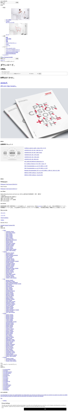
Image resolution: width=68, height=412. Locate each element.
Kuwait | (9, 292)
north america (7, 373)
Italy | (9, 334)
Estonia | (9, 325)
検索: (2, 2)
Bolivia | (9, 254)
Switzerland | (10, 351)
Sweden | (9, 350)
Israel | (9, 287)
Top (1, 398)
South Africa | (10, 243)
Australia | (10, 358)
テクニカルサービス (10, 48)
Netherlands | (10, 339)
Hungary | (9, 331)
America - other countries (11, 277)
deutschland (6, 369)
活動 (7, 41)
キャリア (3, 212)
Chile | (9, 257)
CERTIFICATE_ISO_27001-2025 (31, 157)
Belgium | (9, 315)
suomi (9, 396)
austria (5, 379)
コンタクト (5, 54)
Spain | (9, 349)
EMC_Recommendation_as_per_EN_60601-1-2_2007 (35, 166)
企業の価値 (8, 38)
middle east (6, 381)
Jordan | (9, 289)
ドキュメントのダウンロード (13, 51)
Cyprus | (9, 320)
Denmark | (9, 322)
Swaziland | (10, 244)
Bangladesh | (10, 281)
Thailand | (9, 307)
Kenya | (9, 237)
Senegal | (9, 242)
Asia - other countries (10, 312)
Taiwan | (9, 306)
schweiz (6, 374)
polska (5, 380)
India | (9, 284)
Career (7, 44)
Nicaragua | (10, 269)
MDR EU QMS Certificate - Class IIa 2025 (33, 172)
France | (9, 327)
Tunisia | (9, 247)
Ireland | (9, 333)
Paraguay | (10, 271)
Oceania (5, 357)
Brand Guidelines (4, 217)
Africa (4, 230)
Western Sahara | (11, 249)
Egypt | (9, 233)
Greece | (9, 330)
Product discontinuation (11, 53)
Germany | (10, 328)
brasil (5, 382)
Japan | (9, 288)
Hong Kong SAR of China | (13, 283)
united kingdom (7, 371)
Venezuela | (10, 276)
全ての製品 (8, 19)
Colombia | (10, 258)
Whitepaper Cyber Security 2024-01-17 (9, 188)
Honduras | (10, 265)
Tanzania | (10, 245)
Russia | (9, 346)
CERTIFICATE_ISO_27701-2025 (31, 154)
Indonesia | (10, 286)
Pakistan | (9, 298)
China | (12, 282)
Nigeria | (9, 241)
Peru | (9, 273)
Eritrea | (9, 235)
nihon (5, 376)
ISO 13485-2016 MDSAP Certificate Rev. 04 (34, 161)
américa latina (7, 384)
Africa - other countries (11, 250)
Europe (4, 313)
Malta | (9, 338)
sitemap (5, 400)
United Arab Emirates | (12, 309)
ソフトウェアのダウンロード (13, 49)
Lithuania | (10, 337)
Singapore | (10, 302)
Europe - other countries (11, 356)
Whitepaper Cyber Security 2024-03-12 (9, 184)
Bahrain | (9, 280)
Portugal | (10, 344)
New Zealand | (10, 359)
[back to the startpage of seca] (7, 57)
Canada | (9, 256)
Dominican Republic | (12, 261)
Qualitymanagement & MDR (12, 52)
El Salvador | (10, 263)
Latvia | (9, 336)
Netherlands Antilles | (12, 268)
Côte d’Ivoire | (10, 232)
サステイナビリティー (11, 43)
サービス (39, 206)
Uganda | (9, 248)
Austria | (9, 314)
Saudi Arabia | (10, 301)
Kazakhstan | (10, 290)
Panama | (9, 270)
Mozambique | (11, 239)
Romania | (10, 345)
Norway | (9, 341)
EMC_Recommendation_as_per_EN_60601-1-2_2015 (35, 168)
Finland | (9, 326)
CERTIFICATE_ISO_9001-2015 (31, 159)
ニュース (8, 45)
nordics (5, 383)
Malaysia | (10, 294)
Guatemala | (10, 264)
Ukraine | (9, 353)
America (5, 251)
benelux (6, 387)
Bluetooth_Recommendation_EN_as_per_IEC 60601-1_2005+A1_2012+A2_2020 (42, 170)
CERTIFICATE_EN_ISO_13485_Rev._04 (33, 150)
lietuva (5, 388)
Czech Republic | (11, 321)
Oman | (9, 296)
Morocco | (9, 238)
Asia (4, 279)
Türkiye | (9, 308)
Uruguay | (10, 275)
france (5, 370)
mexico (5, 377)
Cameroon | (10, 231)
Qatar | (9, 300)
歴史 (7, 40)
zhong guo (6, 375)
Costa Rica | (10, 260)
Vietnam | (9, 311)
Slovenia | (9, 347)
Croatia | (9, 319)
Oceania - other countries (11, 360)
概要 (7, 37)
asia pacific (6, 386)
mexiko (49, 394)
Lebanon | (9, 293)
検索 (17, 2)
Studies (2, 220)
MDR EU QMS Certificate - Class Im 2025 (33, 175)
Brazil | (12, 255)
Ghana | (9, 236)
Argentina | (10, 252)
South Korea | (10, 303)
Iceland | (9, 332)
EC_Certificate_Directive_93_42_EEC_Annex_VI (35, 163)
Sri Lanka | (10, 305)
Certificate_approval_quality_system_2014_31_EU (35, 148)
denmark (6, 389)
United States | (10, 274)
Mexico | (9, 267)
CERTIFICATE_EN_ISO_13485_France (33, 152)
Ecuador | (9, 262)
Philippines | (10, 299)
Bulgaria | (9, 318)
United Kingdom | (11, 354)
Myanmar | (10, 295)
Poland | (9, 343)
